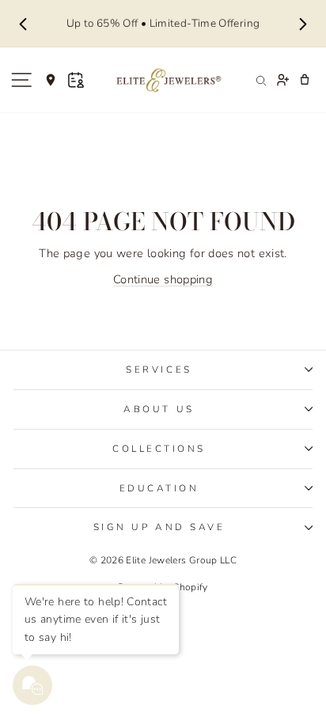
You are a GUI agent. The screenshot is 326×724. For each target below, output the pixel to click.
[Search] (260, 80)
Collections (159, 448)
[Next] (303, 24)
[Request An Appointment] (75, 79)
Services (158, 369)
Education (159, 488)
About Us (158, 409)
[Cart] (305, 80)
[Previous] (23, 24)
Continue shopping (163, 279)
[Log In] (282, 80)
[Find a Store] (51, 80)
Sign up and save (159, 527)
